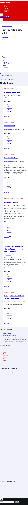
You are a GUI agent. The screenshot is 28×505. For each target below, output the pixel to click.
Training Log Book (19, 198)
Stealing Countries (12, 92)
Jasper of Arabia (11, 202)
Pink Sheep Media (11, 481)
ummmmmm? (9, 126)
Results (6, 8)
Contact (6, 11)
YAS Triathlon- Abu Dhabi (6, 74)
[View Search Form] (1, 14)
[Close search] (1, 499)
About (5, 6)
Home (5, 5)
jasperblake (5, 37)
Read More (7, 116)
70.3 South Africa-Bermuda (6, 78)
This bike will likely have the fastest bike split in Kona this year (13, 249)
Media (4, 353)
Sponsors (5, 355)
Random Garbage (11, 158)
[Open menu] (1, 19)
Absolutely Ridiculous (7, 26)
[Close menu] (0, 486)
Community (6, 10)
